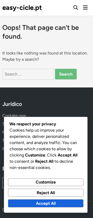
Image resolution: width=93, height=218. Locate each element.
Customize (46, 182)
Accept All (46, 203)
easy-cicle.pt (22, 7)
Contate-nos (14, 115)
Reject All (46, 192)
